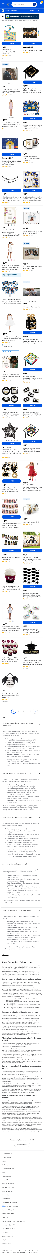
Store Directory (6, 1157)
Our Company (6, 1165)
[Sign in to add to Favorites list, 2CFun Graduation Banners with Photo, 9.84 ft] (16, 533)
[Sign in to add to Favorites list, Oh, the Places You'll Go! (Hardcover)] (16, 26)
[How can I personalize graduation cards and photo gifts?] (39, 724)
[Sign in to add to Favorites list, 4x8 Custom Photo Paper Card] (37, 285)
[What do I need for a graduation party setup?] (39, 773)
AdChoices (5, 1217)
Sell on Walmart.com (8, 1168)
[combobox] (24, 4)
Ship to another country (27, 16)
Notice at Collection (8, 1213)
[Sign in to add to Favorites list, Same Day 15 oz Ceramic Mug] (37, 502)
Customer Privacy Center (9, 1210)
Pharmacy (5, 1232)
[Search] (34, 4)
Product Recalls (6, 1176)
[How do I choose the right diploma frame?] (39, 910)
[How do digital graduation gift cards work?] (39, 817)
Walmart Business (7, 1236)
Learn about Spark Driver (9, 1225)
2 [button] (18, 711)
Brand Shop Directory (8, 1228)
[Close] (37, 16)
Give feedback (22, 1145)
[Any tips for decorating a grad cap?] (39, 863)
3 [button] (23, 711)
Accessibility (5, 1180)
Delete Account (6, 1244)
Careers (4, 1161)
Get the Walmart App (8, 1187)
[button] (35, 711)
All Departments (7, 1153)
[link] (11, 275)
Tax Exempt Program (8, 1183)
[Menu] (3, 4)
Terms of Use (5, 1195)
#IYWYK (4, 1240)
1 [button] (13, 711)
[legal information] (37, 20)
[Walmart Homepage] (8, 4)
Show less (5, 955)
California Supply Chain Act (10, 1202)
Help (3, 1172)
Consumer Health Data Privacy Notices (13, 1221)
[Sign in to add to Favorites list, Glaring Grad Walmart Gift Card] (37, 26)
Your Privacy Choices (11, 1206)
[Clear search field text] (32, 4)
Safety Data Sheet (7, 1191)
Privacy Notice (6, 1198)
